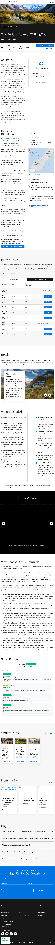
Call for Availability (45, 290)
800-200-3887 (6, 924)
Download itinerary (46, 45)
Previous (45, 395)
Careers (40, 909)
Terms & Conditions (24, 915)
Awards (21, 912)
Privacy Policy (29, 942)
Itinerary (3, 47)
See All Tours (48, 733)
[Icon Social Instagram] (11, 933)
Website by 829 (51, 942)
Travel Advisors (41, 905)
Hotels (14, 47)
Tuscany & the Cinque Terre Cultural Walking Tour (20, 752)
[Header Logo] (9, 2)
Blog (2, 905)
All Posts (49, 783)
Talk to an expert (10, 274)
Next (49, 395)
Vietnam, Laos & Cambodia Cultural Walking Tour (6, 753)
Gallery (2, 909)
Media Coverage (5, 912)
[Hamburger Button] (53, 2)
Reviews (27, 47)
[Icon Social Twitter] (15, 933)
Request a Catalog (42, 912)
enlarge (38, 174)
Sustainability (22, 909)
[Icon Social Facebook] (2, 933)
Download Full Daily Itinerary (10, 138)
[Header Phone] (50, 2)
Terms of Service (35, 942)
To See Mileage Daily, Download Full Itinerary (38, 205)
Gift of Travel (4, 915)
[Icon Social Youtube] (7, 933)
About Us (21, 905)
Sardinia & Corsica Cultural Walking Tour (33, 752)
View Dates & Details (6, 761)
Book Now (49, 48)
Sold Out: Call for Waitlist (43, 323)
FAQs (2, 918)
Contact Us (40, 915)
